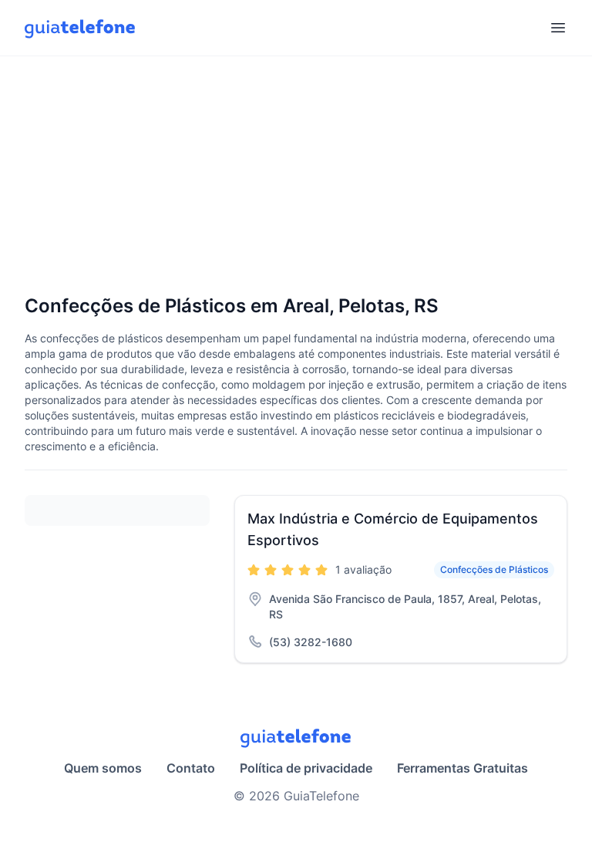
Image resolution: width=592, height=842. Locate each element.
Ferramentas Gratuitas (462, 768)
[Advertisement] (296, 177)
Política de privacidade (306, 768)
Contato (190, 768)
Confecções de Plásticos (494, 569)
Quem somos (103, 768)
